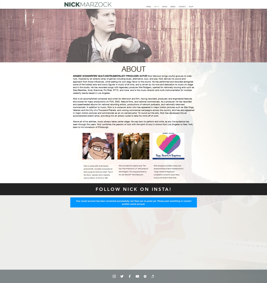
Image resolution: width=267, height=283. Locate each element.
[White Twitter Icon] (122, 276)
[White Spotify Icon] (145, 276)
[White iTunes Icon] (153, 276)
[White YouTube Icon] (137, 276)
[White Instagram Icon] (114, 276)
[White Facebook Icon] (130, 276)
